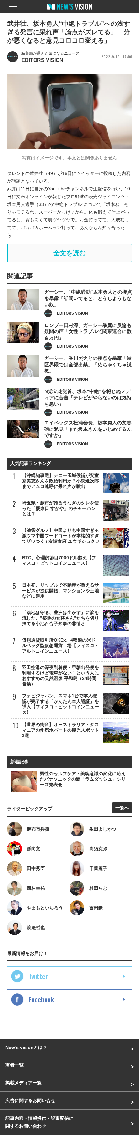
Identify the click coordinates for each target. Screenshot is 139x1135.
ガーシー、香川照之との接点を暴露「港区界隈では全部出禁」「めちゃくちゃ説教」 (88, 364)
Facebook (41, 999)
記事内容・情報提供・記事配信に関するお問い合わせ (39, 1122)
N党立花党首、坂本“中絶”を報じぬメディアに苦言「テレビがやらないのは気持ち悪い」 (88, 398)
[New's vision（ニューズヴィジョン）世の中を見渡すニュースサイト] (69, 11)
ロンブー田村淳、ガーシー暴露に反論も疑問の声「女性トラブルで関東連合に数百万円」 (88, 331)
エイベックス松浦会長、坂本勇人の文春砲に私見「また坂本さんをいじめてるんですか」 (88, 429)
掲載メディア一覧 (23, 1082)
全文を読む (69, 253)
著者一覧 (14, 1065)
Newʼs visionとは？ (26, 1047)
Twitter (38, 976)
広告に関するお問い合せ (30, 1100)
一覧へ (122, 807)
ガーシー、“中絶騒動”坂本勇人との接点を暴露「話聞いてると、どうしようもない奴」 (88, 298)
